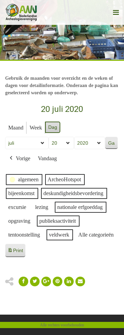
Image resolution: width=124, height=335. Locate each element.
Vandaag (47, 158)
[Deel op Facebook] (23, 281)
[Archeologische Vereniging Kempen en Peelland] (21, 12)
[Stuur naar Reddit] (57, 281)
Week (36, 128)
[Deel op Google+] (46, 281)
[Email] (69, 281)
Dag (52, 127)
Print (15, 252)
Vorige (23, 158)
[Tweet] (35, 281)
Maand (15, 128)
